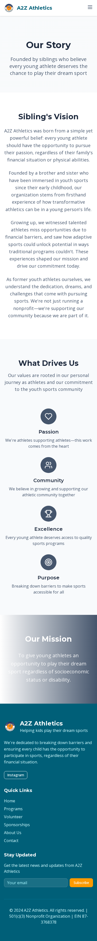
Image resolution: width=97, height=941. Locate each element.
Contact (11, 840)
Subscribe (81, 882)
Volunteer (13, 816)
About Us (12, 832)
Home (9, 801)
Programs (13, 809)
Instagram (15, 775)
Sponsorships (17, 824)
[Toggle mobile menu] (90, 7)
